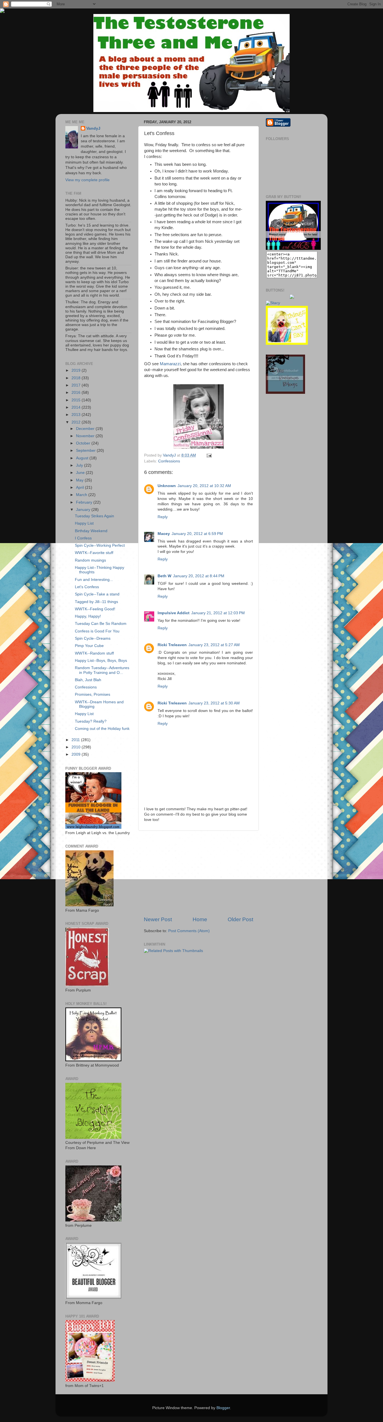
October (83, 443)
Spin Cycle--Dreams (92, 638)
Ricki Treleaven (172, 645)
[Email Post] (208, 455)
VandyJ (93, 128)
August (82, 458)
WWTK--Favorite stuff (94, 553)
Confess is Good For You (97, 631)
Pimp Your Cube (89, 646)
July (80, 465)
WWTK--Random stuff (94, 653)
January (83, 510)
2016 (76, 392)
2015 (76, 400)
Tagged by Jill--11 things (96, 602)
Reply (163, 517)
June (81, 473)
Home (200, 919)
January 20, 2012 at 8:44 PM (198, 576)
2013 (76, 415)
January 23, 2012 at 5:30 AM (214, 703)
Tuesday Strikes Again (94, 516)
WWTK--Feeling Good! (95, 609)
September (86, 450)
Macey (164, 534)
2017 (76, 385)
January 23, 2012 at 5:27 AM (214, 645)
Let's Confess (87, 587)
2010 (76, 747)
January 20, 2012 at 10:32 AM (204, 486)
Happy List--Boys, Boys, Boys (101, 660)
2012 (76, 422)
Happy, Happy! (88, 616)
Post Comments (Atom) (189, 931)
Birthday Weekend (91, 531)
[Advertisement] (198, 873)
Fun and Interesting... (94, 580)
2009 (76, 754)
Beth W (164, 576)
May (80, 480)
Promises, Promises (92, 694)
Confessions (169, 461)
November (86, 436)
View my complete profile (87, 180)
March (82, 495)
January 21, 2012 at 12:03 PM (218, 613)
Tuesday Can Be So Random (100, 624)
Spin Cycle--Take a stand (97, 594)
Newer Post (158, 919)
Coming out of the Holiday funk (102, 729)
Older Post (240, 919)
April (80, 487)
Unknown (167, 486)
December (86, 429)
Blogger (223, 1408)
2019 (76, 370)
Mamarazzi (170, 364)
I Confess (83, 538)
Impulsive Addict (174, 613)
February (84, 502)
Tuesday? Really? (91, 721)
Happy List (84, 523)
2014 (76, 407)
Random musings (90, 560)
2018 (76, 378)
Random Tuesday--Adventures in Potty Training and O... (102, 670)
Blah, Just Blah (88, 680)
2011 (76, 740)
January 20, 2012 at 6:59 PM (197, 534)
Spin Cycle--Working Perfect (100, 545)
